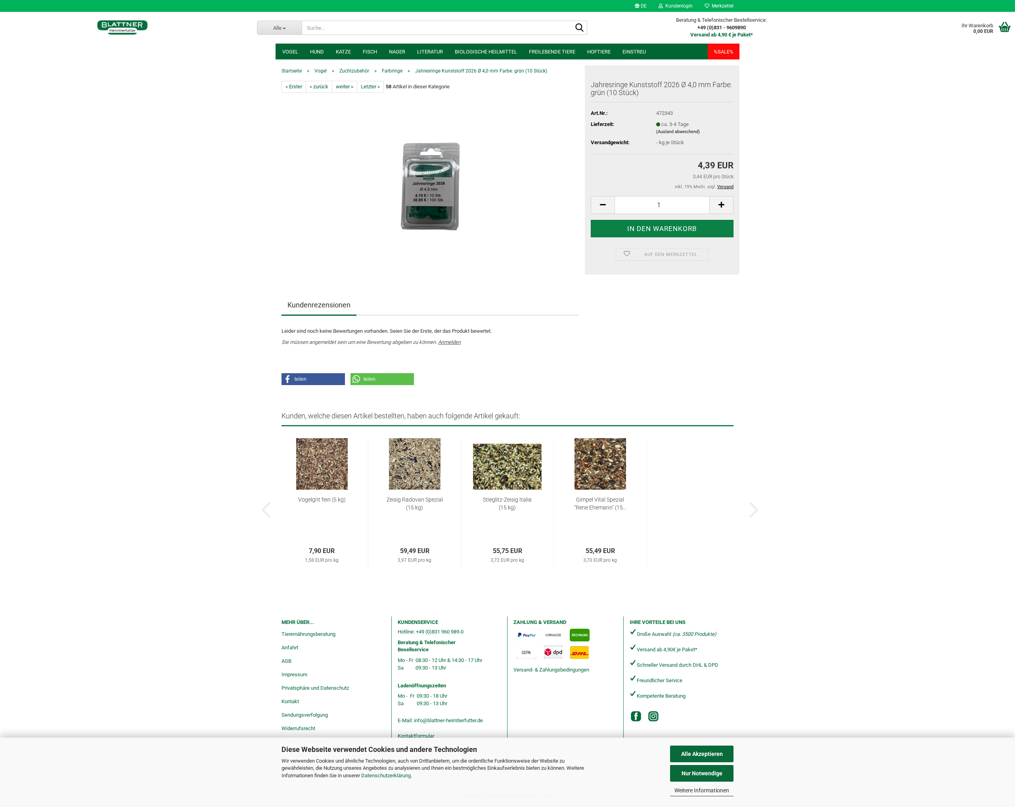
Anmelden (449, 342)
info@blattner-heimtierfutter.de (448, 720)
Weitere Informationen (701, 790)
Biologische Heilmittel (486, 52)
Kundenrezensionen (318, 305)
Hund (317, 52)
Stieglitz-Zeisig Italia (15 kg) (507, 503)
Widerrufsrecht (298, 728)
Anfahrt (290, 648)
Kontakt (290, 701)
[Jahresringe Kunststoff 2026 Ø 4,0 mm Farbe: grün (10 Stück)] (430, 182)
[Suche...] (579, 28)
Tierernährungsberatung (308, 634)
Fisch (370, 52)
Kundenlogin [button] (678, 6)
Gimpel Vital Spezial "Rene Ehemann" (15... (600, 503)
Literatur (430, 52)
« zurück (319, 87)
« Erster (293, 87)
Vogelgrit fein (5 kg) (322, 499)
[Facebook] (636, 716)
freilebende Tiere (552, 52)
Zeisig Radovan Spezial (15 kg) (415, 503)
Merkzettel (721, 6)
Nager (397, 52)
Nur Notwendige (702, 773)
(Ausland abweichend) (678, 131)
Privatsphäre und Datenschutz (315, 688)
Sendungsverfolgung (305, 715)
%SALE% (723, 52)
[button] (641, 6)
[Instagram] (653, 716)
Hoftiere (599, 52)
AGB (286, 661)
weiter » (344, 87)
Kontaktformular (416, 736)
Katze (343, 52)
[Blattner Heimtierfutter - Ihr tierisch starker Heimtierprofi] (122, 28)
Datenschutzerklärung (386, 775)
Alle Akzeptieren (702, 754)
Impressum (294, 674)
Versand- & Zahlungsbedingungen (551, 670)
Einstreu (634, 52)
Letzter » (370, 87)
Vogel (290, 52)
